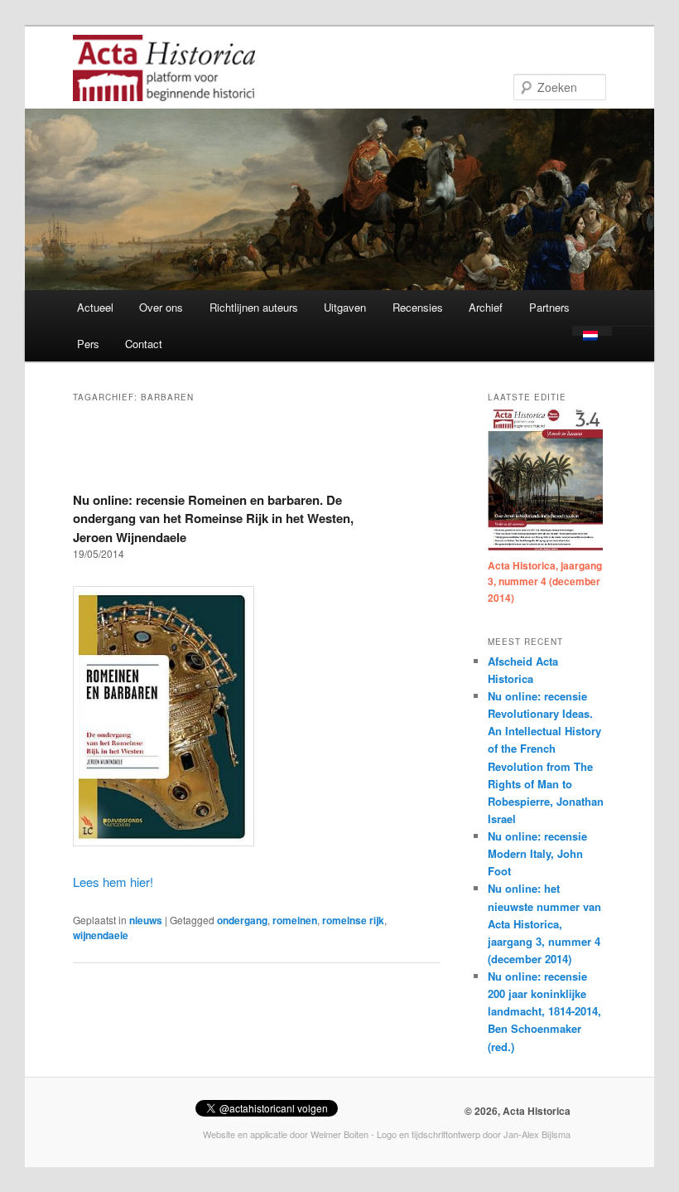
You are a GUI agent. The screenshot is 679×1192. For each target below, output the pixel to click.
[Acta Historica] (164, 90)
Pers (88, 343)
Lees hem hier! (113, 881)
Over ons (161, 307)
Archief (486, 307)
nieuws (145, 920)
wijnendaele (100, 935)
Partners (549, 307)
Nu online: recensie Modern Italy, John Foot (537, 853)
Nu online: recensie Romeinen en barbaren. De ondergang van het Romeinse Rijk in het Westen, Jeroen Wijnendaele (213, 518)
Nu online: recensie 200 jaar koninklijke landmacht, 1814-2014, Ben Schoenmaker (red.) (544, 1011)
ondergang (242, 920)
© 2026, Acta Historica (518, 1110)
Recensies (417, 307)
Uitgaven (345, 307)
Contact (143, 343)
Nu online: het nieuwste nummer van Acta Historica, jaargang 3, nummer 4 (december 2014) (544, 923)
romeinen (294, 920)
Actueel (95, 307)
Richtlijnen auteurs (253, 307)
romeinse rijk (353, 920)
